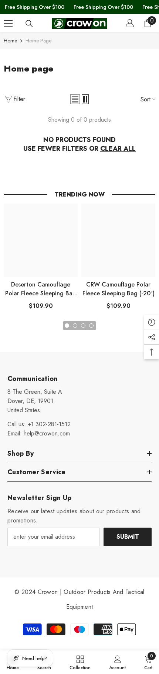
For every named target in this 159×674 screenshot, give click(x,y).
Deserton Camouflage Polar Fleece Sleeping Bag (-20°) (40, 289)
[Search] (29, 23)
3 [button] (83, 325)
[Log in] (130, 23)
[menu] (8, 23)
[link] (117, 662)
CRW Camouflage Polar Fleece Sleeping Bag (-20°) (118, 289)
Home (10, 40)
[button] (75, 99)
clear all (118, 148)
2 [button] (75, 325)
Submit (127, 536)
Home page (38, 40)
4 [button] (91, 325)
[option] (41, 259)
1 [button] (67, 325)
